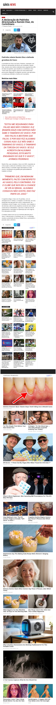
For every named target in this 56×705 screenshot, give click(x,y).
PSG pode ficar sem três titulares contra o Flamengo (7, 94)
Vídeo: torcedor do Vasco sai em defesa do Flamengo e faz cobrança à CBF (30, 334)
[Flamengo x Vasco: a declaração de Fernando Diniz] (30, 343)
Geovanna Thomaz (7, 26)
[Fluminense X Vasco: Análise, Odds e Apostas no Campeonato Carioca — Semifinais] (19, 327)
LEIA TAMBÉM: (6, 306)
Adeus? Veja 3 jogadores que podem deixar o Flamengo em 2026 (18, 94)
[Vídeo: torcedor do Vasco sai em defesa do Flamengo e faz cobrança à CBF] (30, 327)
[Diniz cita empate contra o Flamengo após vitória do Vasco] (19, 343)
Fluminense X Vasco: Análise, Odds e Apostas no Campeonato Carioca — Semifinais (18, 335)
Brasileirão (9, 10)
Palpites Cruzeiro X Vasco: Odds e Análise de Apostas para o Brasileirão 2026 (30, 319)
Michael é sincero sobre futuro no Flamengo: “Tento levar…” (30, 110)
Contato (40, 10)
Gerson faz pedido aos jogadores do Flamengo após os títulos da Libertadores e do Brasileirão (7, 111)
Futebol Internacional (20, 10)
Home (3, 10)
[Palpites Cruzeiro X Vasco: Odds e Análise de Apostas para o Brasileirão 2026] (30, 313)
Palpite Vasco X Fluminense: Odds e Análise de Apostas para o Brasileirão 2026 (19, 319)
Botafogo (4, 346)
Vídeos (34, 10)
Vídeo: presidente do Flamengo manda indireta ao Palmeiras (29, 94)
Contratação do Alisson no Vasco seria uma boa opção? (7, 319)
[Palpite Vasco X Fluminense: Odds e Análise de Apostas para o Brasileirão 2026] (19, 313)
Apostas (4, 13)
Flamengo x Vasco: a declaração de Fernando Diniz (30, 349)
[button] (53, 11)
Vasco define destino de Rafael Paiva (15, 117)
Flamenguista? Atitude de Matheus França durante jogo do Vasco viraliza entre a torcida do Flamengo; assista (19, 364)
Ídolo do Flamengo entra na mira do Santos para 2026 (18, 110)
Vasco (3, 17)
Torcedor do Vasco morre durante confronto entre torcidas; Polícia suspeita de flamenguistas (6, 364)
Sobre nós (45, 10)
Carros (30, 10)
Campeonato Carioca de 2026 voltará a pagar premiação (6, 349)
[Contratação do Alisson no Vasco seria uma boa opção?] (7, 313)
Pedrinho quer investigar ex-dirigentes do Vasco (18, 119)
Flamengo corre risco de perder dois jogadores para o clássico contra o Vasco (30, 363)
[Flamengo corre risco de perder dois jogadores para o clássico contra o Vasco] (30, 356)
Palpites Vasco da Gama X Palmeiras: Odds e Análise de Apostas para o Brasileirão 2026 (6, 335)
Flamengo (27, 330)
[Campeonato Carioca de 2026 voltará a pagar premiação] (7, 343)
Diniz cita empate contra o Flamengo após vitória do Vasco (18, 349)
